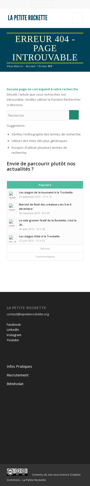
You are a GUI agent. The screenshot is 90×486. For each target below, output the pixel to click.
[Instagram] (48, 4)
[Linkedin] (41, 4)
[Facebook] (34, 4)
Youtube (13, 340)
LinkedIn (13, 329)
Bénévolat (15, 383)
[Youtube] (55, 4)
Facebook (14, 324)
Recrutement (18, 375)
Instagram (14, 335)
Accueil (30, 66)
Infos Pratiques (19, 366)
